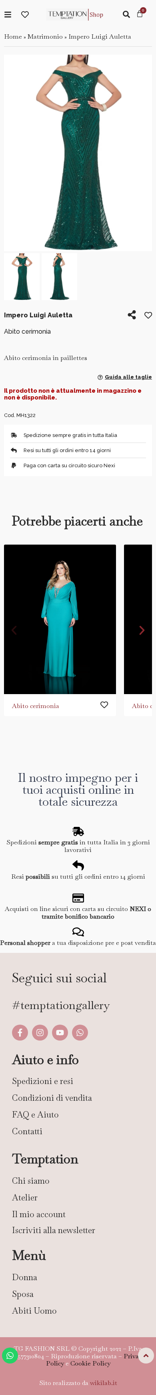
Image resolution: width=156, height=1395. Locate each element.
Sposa (23, 1294)
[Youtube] (60, 1033)
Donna (24, 1277)
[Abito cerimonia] (60, 619)
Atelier (25, 1197)
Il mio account (39, 1214)
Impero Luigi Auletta (99, 36)
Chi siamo (31, 1180)
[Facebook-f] (20, 1033)
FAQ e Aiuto (35, 1114)
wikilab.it (103, 1383)
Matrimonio (45, 36)
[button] (13, 154)
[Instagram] (40, 1033)
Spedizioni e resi (42, 1081)
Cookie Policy (90, 1363)
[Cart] (140, 14)
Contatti (27, 1131)
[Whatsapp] (80, 1033)
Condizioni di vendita (52, 1097)
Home (13, 36)
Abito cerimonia (35, 706)
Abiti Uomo (34, 1310)
